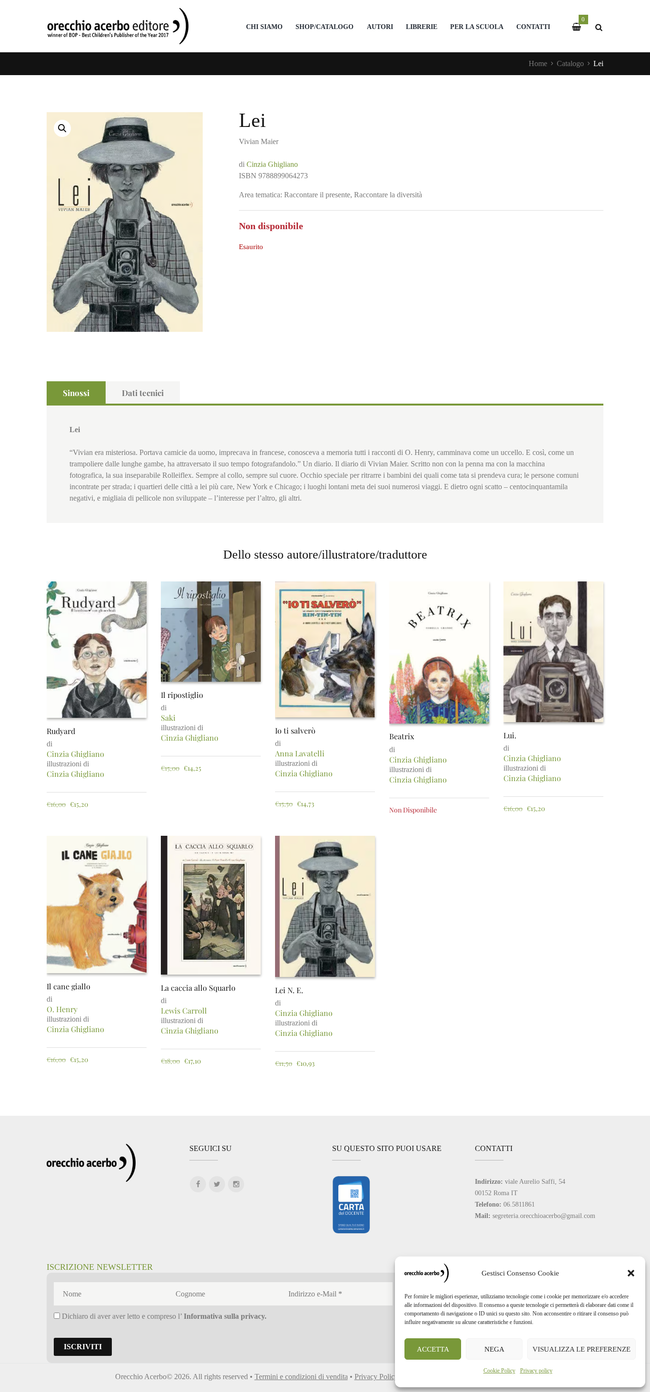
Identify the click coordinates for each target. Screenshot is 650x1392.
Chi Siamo (264, 26)
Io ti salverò (295, 730)
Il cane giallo (68, 986)
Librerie (421, 26)
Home (538, 63)
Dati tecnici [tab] (143, 392)
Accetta (433, 1349)
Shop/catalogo (324, 26)
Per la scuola (476, 26)
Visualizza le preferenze (581, 1349)
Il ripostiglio (182, 695)
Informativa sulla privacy (224, 1316)
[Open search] (598, 27)
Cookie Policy (499, 1370)
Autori (380, 26)
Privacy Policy (376, 1377)
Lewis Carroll (184, 1010)
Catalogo (570, 63)
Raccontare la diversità (388, 195)
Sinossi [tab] (76, 392)
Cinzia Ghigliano (272, 164)
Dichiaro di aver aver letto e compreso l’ (163, 1316)
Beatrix (401, 736)
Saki (168, 718)
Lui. (509, 735)
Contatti (533, 26)
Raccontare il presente (317, 195)
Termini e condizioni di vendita (301, 1377)
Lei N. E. (289, 990)
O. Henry (62, 1009)
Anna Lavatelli (300, 753)
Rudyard (61, 731)
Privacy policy (536, 1370)
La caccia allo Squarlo (198, 988)
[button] (631, 1273)
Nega (494, 1349)
